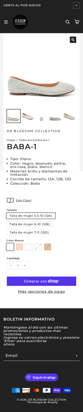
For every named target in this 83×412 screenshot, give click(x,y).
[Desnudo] (47, 247)
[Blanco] (10, 247)
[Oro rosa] (19, 247)
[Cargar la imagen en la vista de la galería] (13, 116)
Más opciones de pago (41, 291)
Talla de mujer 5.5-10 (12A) (31, 216)
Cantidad (13, 258)
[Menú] (6, 22)
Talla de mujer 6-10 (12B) (30, 224)
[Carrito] (77, 22)
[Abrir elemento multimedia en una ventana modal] (73, 40)
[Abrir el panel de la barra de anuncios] (76, 5)
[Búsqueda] (67, 22)
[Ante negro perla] (29, 247)
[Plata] (38, 247)
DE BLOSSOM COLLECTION (47, 399)
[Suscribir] (76, 355)
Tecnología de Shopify (42, 402)
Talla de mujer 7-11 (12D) (29, 232)
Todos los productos (33, 140)
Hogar (11, 140)
